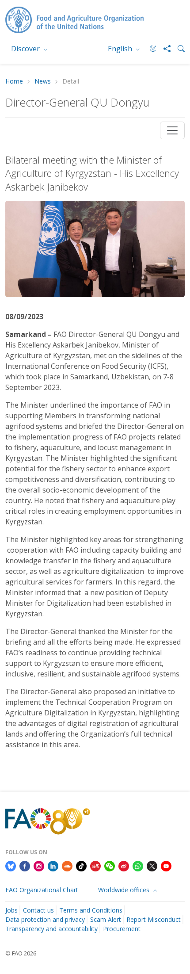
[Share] (163, 48)
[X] (152, 865)
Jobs (11, 910)
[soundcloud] (67, 865)
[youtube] (166, 865)
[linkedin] (53, 865)
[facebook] (24, 865)
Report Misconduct (153, 919)
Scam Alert (105, 919)
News (42, 81)
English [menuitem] (121, 48)
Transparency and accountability (51, 928)
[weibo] (123, 865)
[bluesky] (10, 865)
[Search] (178, 48)
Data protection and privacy (45, 919)
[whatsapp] (138, 865)
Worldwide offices (124, 890)
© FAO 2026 (20, 953)
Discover (26, 48)
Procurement (122, 928)
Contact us (38, 910)
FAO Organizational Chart (41, 890)
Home (14, 81)
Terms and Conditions (90, 910)
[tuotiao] (95, 865)
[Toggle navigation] (172, 130)
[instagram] (39, 865)
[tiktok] (81, 865)
